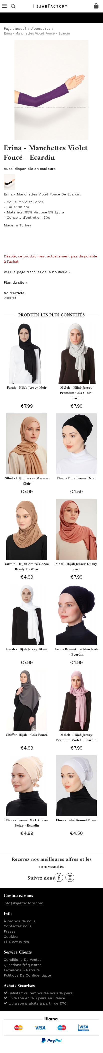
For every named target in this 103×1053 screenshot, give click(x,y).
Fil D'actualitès (16, 942)
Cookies (11, 937)
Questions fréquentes (23, 965)
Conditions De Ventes (23, 960)
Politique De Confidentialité (27, 975)
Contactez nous (18, 926)
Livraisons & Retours (22, 970)
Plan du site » (15, 282)
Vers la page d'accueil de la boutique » (37, 272)
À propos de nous (20, 921)
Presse (10, 931)
